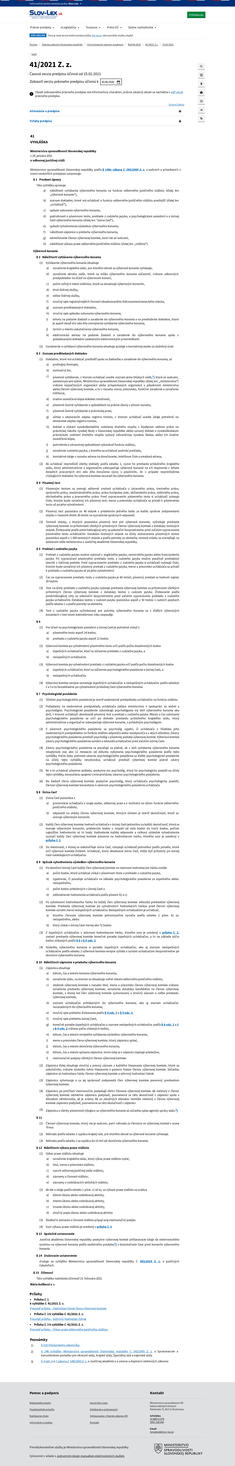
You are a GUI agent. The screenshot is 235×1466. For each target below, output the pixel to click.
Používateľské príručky (42, 1409)
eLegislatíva (68, 27)
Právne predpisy (40, 27)
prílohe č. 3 (104, 1227)
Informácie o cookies (41, 1422)
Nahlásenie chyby (39, 1416)
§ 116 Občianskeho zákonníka (60, 1345)
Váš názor (97, 35)
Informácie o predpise (45, 111)
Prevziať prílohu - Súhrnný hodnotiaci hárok (58, 1319)
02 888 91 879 (157, 1419)
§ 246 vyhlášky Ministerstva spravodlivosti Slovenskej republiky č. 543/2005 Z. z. (97, 1351)
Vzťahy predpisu (41, 121)
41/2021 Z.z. (151, 44)
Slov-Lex (73, 3)
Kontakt (94, 1422)
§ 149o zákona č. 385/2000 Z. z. (123, 170)
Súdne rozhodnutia (140, 27)
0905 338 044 (157, 1422)
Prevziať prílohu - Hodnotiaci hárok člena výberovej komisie (68, 1308)
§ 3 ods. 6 (47, 1361)
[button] (201, 66)
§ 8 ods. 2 (89, 940)
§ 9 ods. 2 (61, 1028)
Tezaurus (91, 27)
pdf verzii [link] (177, 92)
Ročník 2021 (134, 44)
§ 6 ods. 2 (167, 1024)
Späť (34, 54)
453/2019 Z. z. (150, 1261)
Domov (33, 44)
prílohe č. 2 (170, 932)
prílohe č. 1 (53, 840)
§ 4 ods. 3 (111, 1013)
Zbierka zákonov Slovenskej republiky (62, 44)
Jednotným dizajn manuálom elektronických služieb (90, 1456)
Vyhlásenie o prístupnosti (104, 1409)
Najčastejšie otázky (40, 1402)
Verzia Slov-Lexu (99, 1402)
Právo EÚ (113, 27)
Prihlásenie (196, 15)
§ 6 (78, 940)
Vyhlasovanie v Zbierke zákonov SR (109, 1416)
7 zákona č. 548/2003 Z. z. (71, 1361)
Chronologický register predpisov (105, 44)
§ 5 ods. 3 (126, 1013)
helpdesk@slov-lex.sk (162, 1431)
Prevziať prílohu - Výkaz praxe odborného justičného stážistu (69, 1329)
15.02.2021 (168, 44)
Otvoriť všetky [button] (176, 104)
